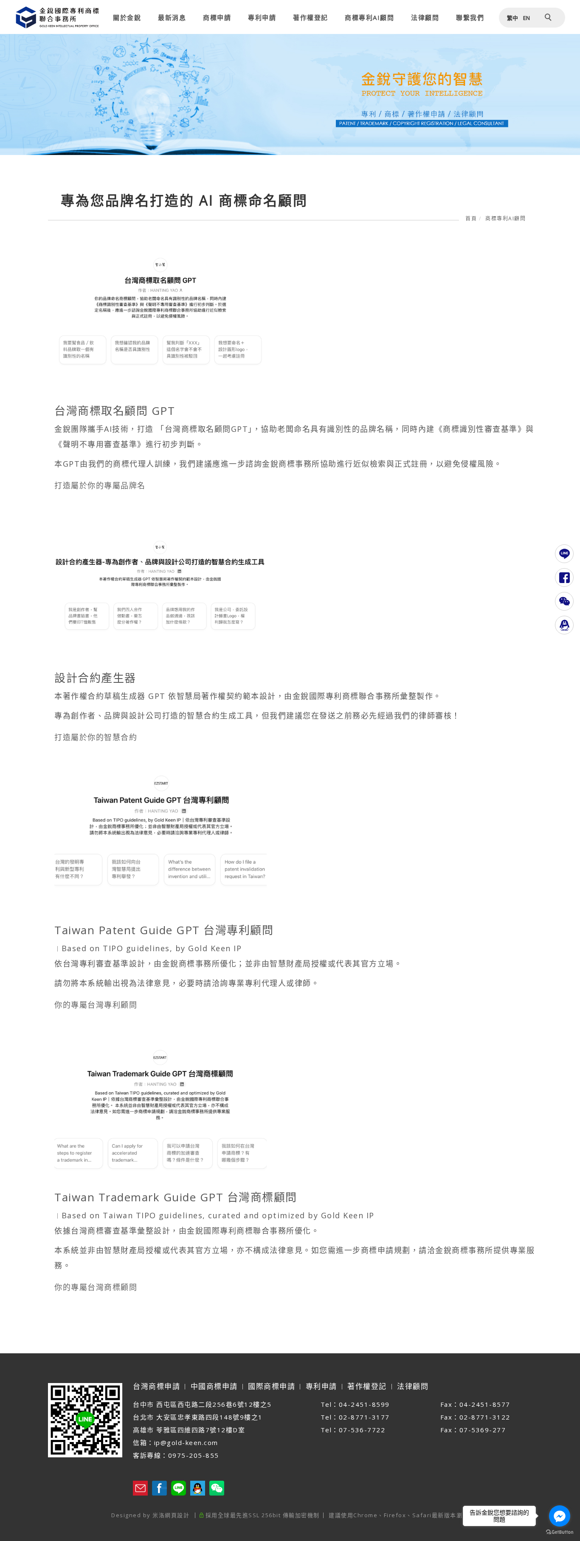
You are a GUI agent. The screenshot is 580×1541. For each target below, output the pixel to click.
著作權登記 (310, 17)
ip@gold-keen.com (186, 1442)
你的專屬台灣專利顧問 (95, 1005)
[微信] (564, 601)
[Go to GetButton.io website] (559, 1532)
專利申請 (262, 17)
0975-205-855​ (193, 1455)
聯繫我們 (470, 17)
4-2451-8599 (366, 1404)
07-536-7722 (363, 1429)
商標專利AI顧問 (369, 17)
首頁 (471, 218)
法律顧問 (425, 17)
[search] (549, 18)
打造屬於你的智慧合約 (95, 737)
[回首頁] (57, 17)
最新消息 (172, 17)
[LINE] (564, 553)
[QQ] (564, 625)
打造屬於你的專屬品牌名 (100, 485)
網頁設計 (177, 1515)
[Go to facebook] (559, 1516)
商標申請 (217, 17)
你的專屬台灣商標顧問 (95, 1287)
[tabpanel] (290, 94)
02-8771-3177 (364, 1417)
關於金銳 (127, 17)
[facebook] (564, 577)
